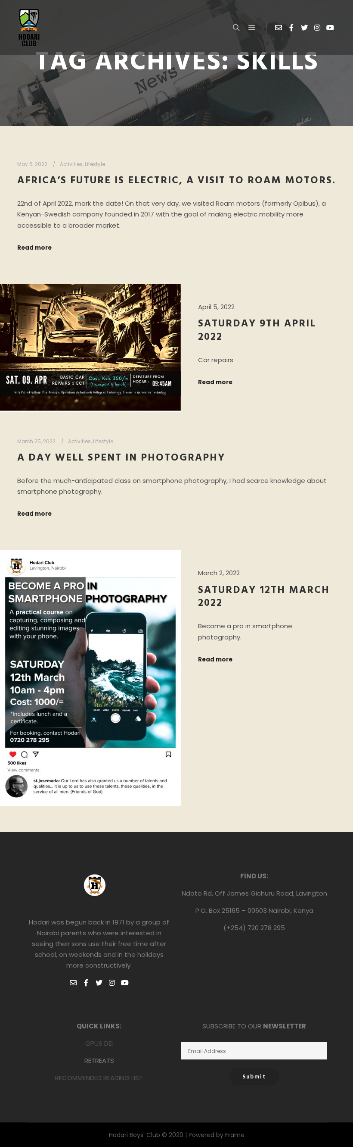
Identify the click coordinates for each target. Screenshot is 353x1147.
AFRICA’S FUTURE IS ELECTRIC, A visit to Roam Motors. (176, 180)
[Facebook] (291, 27)
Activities (71, 164)
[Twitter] (304, 27)
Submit (254, 1076)
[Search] (236, 27)
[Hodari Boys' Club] (29, 27)
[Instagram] (317, 27)
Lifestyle (95, 164)
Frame (235, 1135)
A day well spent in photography (121, 458)
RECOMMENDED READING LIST (99, 1077)
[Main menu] (252, 27)
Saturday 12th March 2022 (264, 597)
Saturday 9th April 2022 (257, 330)
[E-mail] (278, 27)
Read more (34, 248)
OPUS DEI (99, 1043)
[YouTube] (330, 27)
